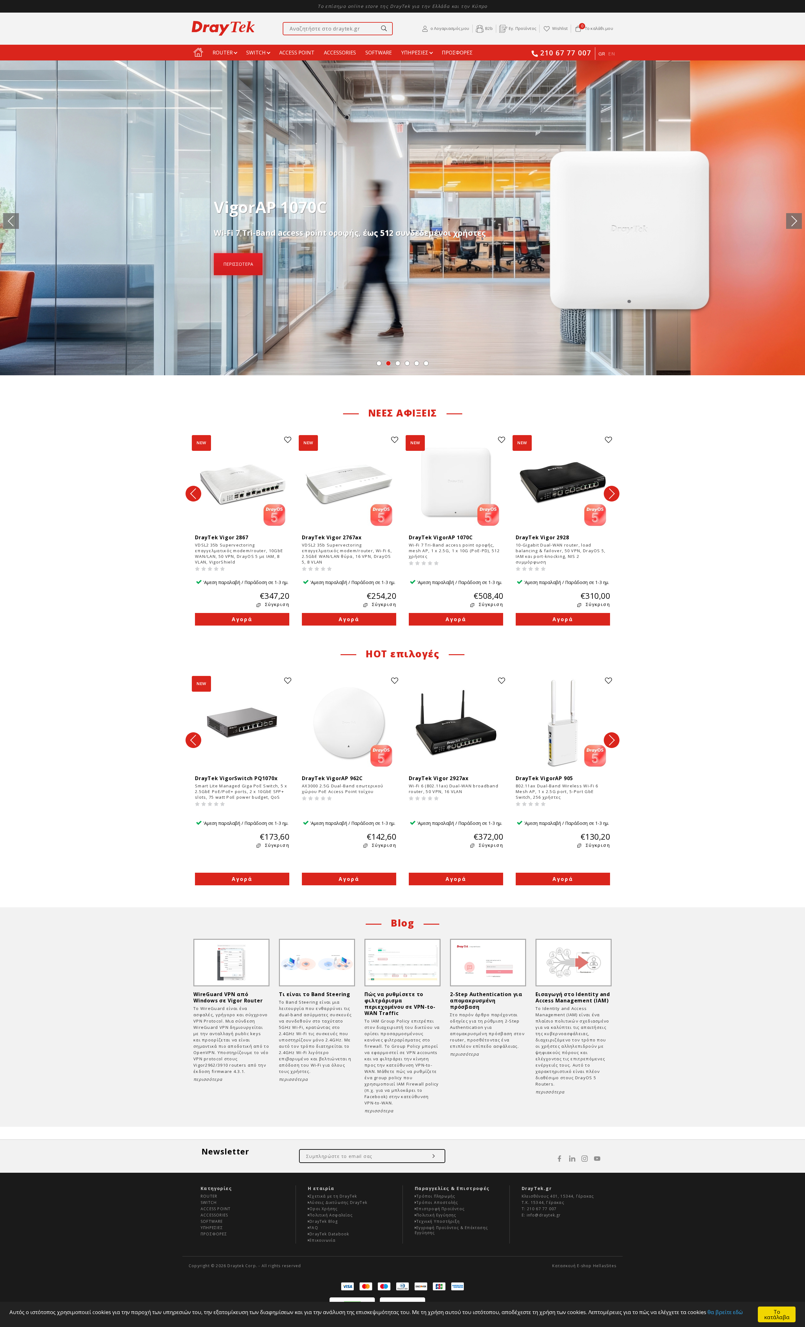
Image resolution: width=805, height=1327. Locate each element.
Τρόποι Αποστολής (437, 1202)
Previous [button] (11, 221)
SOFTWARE (378, 52)
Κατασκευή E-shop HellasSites (584, 1265)
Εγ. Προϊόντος (522, 28)
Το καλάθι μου (597, 28)
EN (611, 53)
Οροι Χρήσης (323, 1208)
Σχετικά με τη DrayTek (333, 1196)
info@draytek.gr (544, 1215)
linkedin (572, 1158)
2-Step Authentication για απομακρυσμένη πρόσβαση (486, 1000)
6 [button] (426, 363)
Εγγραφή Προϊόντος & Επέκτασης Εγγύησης (451, 1230)
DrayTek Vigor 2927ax (440, 778)
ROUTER (223, 52)
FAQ (313, 1227)
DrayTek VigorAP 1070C (442, 537)
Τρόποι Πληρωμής (435, 1196)
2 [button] (388, 363)
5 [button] (416, 363)
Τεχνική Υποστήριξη (438, 1221)
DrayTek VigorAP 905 (546, 778)
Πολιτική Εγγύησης (436, 1215)
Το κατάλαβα (777, 1314)
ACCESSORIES (340, 52)
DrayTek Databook (329, 1234)
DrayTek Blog (323, 1221)
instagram (584, 1158)
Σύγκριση (277, 604)
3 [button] (397, 363)
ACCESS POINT (296, 52)
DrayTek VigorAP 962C (334, 778)
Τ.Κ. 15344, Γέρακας (543, 1202)
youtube (597, 1158)
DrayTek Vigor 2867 (226, 537)
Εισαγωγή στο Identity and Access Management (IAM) (573, 997)
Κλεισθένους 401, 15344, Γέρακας (558, 1196)
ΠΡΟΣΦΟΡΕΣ (457, 52)
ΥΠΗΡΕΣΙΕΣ (414, 52)
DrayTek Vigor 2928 (545, 537)
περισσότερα (238, 264)
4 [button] (407, 363)
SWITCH (256, 52)
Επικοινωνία (322, 1240)
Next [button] (794, 221)
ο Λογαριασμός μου (449, 28)
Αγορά (242, 619)
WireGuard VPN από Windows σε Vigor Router (228, 997)
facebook (559, 1158)
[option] (402, 217)
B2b (489, 28)
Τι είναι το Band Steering (314, 994)
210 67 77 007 (565, 53)
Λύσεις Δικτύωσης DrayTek (338, 1202)
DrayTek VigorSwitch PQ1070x (239, 778)
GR (601, 53)
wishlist (287, 440)
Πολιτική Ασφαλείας (331, 1215)
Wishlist (560, 28)
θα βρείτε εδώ (725, 1312)
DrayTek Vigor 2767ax (336, 537)
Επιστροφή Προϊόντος (440, 1208)
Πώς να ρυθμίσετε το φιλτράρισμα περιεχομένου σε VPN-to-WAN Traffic (399, 1003)
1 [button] (378, 363)
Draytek (223, 28)
